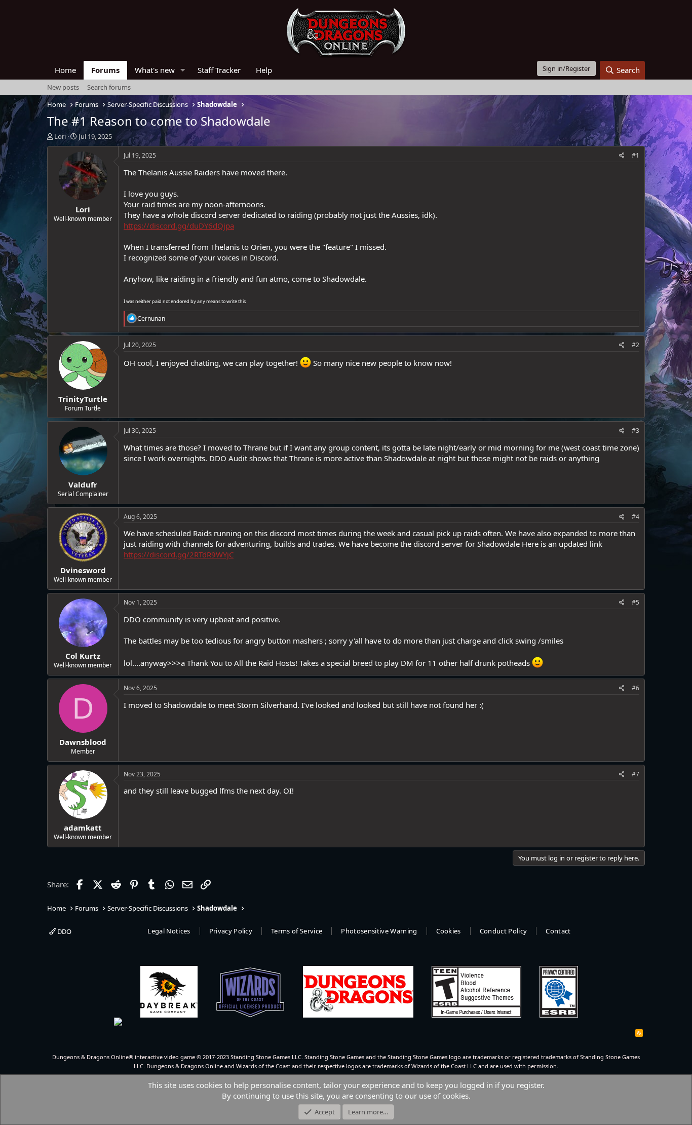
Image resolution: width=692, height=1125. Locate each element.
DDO (63, 931)
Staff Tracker (219, 70)
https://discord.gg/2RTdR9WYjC (179, 554)
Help (264, 70)
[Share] (622, 156)
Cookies (448, 930)
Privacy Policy (231, 930)
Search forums (109, 87)
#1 (635, 155)
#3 (635, 430)
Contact (558, 930)
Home (65, 70)
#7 (635, 774)
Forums (105, 70)
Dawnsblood (82, 742)
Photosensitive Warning (379, 930)
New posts (63, 87)
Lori (60, 136)
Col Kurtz (82, 656)
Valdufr (82, 484)
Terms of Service (296, 930)
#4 (635, 516)
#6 (635, 688)
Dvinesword (83, 570)
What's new (155, 70)
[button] (183, 70)
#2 (635, 345)
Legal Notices (168, 930)
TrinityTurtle (82, 399)
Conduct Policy (503, 930)
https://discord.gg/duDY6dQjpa (179, 225)
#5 (635, 602)
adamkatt (83, 827)
